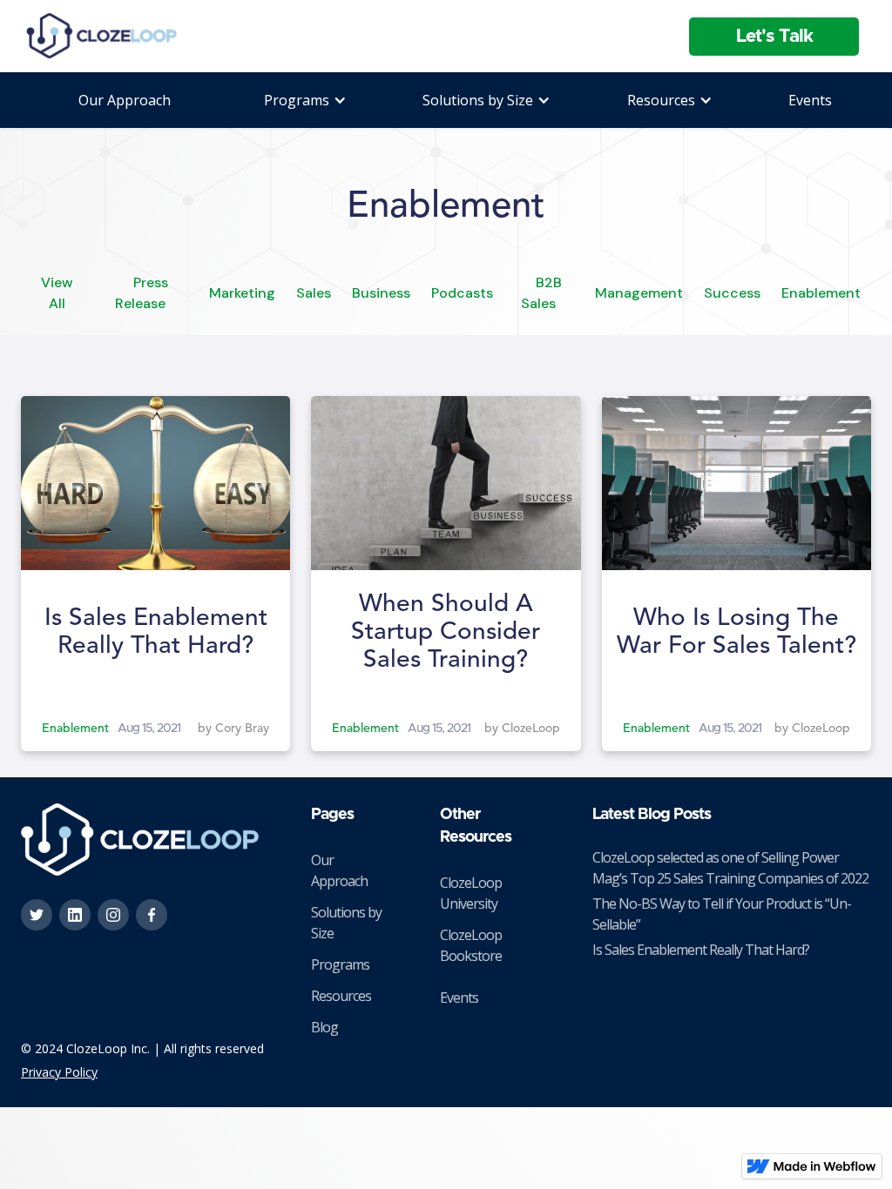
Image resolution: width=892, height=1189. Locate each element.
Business (381, 293)
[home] (103, 36)
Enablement (821, 293)
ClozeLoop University (471, 893)
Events (810, 100)
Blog (324, 1027)
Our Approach (124, 100)
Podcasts (462, 293)
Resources (341, 995)
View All (57, 292)
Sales (313, 293)
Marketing (242, 293)
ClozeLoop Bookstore (471, 945)
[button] (296, 100)
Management (639, 293)
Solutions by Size (346, 923)
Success (732, 293)
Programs (340, 964)
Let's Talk (774, 36)
